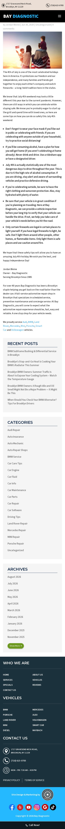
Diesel (6, 730)
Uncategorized (43, 24)
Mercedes (15, 326)
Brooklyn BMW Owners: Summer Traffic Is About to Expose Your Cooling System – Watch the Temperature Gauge (32, 375)
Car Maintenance (17, 490)
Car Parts (12, 497)
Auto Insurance (16, 437)
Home (6, 674)
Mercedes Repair (17, 530)
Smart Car (38, 725)
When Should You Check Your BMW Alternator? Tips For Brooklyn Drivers (32, 401)
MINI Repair (14, 537)
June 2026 (13, 590)
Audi (25, 322)
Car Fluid (12, 477)
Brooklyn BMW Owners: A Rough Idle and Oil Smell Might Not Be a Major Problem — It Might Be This (32, 389)
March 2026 (14, 610)
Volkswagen (17, 330)
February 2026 (15, 617)
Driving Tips (14, 517)
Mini (23, 326)
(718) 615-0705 (56, 5)
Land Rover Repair (18, 523)
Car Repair (13, 503)
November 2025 (16, 637)
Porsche (30, 326)
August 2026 (14, 577)
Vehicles (37, 680)
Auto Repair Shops (18, 450)
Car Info (12, 483)
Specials (8, 685)
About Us (37, 674)
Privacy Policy (11, 780)
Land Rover (9, 720)
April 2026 (13, 604)
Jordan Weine (13, 24)
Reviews (36, 685)
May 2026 (13, 597)
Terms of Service (34, 780)
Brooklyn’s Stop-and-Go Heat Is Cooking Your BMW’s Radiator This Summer (32, 363)
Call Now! (34, 825)
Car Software (15, 510)
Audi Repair (14, 430)
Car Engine (13, 470)
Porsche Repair (16, 544)
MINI (5, 725)
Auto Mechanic (15, 443)
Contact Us (9, 690)
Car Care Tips (15, 463)
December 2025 (16, 630)
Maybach (37, 730)
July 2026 (13, 583)
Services (7, 680)
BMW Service (14, 457)
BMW (30, 322)
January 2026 (15, 624)
